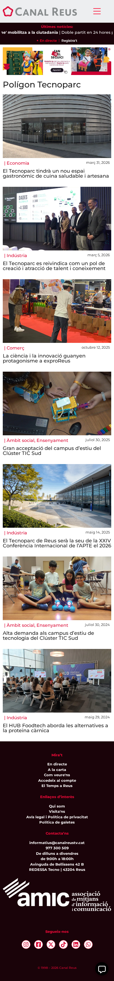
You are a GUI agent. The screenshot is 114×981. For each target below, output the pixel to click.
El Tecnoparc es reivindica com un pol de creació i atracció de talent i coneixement (54, 265)
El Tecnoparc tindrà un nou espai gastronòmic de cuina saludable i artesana (56, 173)
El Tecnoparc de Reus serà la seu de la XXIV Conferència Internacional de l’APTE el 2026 (57, 543)
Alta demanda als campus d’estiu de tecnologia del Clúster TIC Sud (48, 635)
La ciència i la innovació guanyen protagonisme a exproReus (44, 358)
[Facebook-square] (38, 944)
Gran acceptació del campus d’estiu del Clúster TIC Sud (52, 450)
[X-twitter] (50, 944)
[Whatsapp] (88, 944)
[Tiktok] (63, 944)
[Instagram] (26, 944)
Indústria (17, 255)
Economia (18, 163)
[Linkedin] (75, 944)
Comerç (15, 348)
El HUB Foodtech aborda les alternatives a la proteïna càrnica (55, 728)
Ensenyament (52, 440)
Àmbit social (20, 440)
